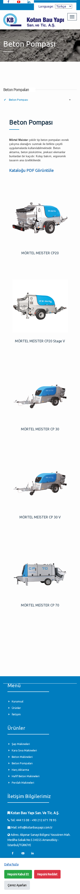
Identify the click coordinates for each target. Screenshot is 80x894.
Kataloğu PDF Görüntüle (31, 170)
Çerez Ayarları (17, 885)
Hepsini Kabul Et (18, 874)
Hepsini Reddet (47, 874)
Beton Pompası (18, 99)
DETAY (40, 218)
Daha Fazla (11, 864)
